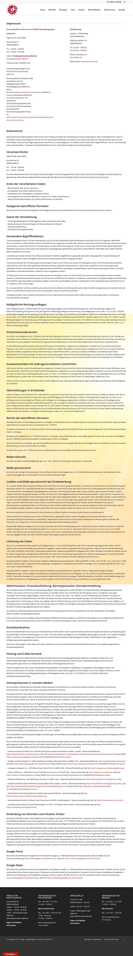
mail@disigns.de (81, 54)
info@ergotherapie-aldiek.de (24, 56)
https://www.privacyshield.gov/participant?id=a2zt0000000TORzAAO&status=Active (78, 775)
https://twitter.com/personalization (20, 775)
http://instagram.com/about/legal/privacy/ (107, 768)
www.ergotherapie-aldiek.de (17, 59)
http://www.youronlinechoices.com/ (101, 529)
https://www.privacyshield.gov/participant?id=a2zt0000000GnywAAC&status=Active (38, 757)
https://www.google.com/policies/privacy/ (40, 858)
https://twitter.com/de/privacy (101, 772)
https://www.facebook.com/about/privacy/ (23, 754)
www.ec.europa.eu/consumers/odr (27, 92)
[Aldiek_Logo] (12, 9)
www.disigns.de (76, 57)
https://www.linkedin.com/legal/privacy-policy (103, 783)
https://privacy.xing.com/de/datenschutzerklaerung (26, 796)
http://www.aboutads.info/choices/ (59, 529)
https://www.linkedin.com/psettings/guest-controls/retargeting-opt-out (38, 786)
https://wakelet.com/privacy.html (110, 800)
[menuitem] (42, 9)
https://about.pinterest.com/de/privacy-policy (103, 779)
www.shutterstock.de (89, 61)
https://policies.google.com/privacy (111, 761)
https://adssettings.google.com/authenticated (31, 764)
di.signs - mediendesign (27, 939)
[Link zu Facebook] (125, 2)
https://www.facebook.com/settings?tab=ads (65, 754)
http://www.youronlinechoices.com (100, 754)
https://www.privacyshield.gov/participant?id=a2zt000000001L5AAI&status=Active (93, 764)
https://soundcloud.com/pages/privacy (21, 807)
